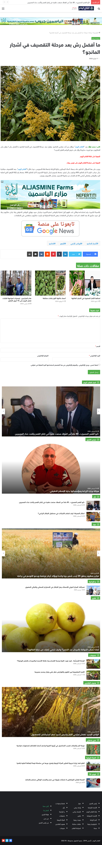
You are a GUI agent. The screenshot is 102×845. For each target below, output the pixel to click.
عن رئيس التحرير (44, 822)
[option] (51, 411)
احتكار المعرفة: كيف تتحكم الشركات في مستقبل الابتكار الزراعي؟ (61, 513)
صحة (95, 828)
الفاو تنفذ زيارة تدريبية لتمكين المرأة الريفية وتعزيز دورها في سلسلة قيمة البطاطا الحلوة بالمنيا (51, 762)
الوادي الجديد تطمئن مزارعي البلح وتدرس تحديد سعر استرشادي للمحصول (65, 734)
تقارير (79, 815)
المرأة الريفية (61, 819)
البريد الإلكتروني (94, 355)
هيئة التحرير (45, 814)
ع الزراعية (62, 811)
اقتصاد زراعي (77, 811)
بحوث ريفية (77, 819)
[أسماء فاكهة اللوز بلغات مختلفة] (50, 283)
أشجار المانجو (92, 243)
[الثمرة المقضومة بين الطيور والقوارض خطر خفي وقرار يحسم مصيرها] (93, 675)
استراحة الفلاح (76, 828)
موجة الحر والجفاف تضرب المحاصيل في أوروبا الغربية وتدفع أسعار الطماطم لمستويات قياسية (51, 745)
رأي (64, 807)
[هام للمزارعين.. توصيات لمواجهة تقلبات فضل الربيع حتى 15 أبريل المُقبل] (16, 283)
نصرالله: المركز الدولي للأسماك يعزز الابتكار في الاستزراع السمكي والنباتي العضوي (55, 586)
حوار (79, 803)
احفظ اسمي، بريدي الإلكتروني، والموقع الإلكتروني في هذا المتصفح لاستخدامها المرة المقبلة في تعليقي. (64, 364)
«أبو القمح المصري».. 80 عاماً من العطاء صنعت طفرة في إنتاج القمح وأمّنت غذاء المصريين (52, 502)
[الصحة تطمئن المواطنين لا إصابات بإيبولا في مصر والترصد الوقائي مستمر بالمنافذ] (93, 783)
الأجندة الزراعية (92, 807)
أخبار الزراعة (93, 819)
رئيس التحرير (93, 803)
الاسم (97, 346)
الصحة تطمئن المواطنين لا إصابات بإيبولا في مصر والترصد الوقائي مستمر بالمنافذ (55, 779)
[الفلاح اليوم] (82, 8)
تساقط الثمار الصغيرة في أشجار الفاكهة (86, 298)
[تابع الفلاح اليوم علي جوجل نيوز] (50, 228)
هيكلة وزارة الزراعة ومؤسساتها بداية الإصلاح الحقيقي (74, 491)
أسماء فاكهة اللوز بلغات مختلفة (54, 298)
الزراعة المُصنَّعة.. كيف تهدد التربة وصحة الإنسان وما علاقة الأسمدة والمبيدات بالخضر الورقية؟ (51, 660)
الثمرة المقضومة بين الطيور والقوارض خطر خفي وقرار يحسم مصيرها (60, 671)
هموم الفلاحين (60, 823)
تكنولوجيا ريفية (92, 823)
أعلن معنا (46, 806)
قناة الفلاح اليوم (91, 811)
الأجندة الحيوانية (92, 815)
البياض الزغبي (76, 243)
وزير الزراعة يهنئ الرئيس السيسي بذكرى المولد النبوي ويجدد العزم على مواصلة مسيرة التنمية (58, 2)
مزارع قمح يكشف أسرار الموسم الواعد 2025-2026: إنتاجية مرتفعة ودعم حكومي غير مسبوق (56, 576)
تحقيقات (62, 815)
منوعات (62, 828)
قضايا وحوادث (60, 803)
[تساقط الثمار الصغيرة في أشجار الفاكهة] (84, 283)
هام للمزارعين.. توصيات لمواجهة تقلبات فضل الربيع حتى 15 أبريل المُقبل (16, 299)
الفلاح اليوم (79, 146)
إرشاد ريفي (77, 807)
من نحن (46, 818)
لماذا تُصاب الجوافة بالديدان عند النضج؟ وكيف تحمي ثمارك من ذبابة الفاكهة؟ (63, 649)
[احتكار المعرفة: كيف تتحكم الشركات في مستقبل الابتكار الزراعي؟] (93, 516)
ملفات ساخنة (76, 823)
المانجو (51, 243)
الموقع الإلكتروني (42, 355)
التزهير (62, 243)
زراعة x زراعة (88, 32)
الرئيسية (96, 32)
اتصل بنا (46, 810)
